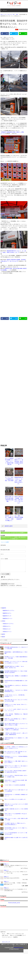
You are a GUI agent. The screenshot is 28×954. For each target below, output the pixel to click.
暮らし (17, 29)
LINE (26, 33)
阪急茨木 (4, 607)
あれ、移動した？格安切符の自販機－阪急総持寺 (19, 517)
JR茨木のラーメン (7, 631)
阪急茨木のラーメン (7, 618)
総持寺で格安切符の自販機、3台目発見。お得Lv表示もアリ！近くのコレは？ (19, 499)
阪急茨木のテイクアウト (8, 610)
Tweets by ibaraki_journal (14, 902)
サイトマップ (6, 942)
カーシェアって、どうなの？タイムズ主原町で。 (14, 532)
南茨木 (3, 636)
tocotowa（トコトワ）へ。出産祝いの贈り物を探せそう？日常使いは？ (14, 538)
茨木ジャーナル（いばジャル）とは (15, 933)
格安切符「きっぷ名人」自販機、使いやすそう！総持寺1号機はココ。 (9, 518)
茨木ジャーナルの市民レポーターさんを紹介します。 (15, 799)
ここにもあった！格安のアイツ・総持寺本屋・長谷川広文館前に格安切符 (19, 461)
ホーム (3, 933)
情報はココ (6, 864)
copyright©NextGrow (18, 947)
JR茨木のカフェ (6, 626)
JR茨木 (3, 621)
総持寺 (11, 526)
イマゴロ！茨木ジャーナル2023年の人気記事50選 (15, 785)
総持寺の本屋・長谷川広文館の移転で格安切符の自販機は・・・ (9, 499)
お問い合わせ (5, 935)
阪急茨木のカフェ (7, 613)
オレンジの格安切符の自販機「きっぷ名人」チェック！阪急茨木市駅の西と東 (9, 461)
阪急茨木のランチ (7, 615)
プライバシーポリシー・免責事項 (10, 937)
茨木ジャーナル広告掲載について (18, 935)
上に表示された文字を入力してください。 (10, 579)
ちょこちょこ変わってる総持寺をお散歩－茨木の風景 (9, 479)
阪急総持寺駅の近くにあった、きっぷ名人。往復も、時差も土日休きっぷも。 (19, 480)
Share (7, 33)
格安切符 (7, 526)
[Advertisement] (14, 286)
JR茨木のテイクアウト (8, 623)
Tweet (16, 33)
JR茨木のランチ (6, 628)
